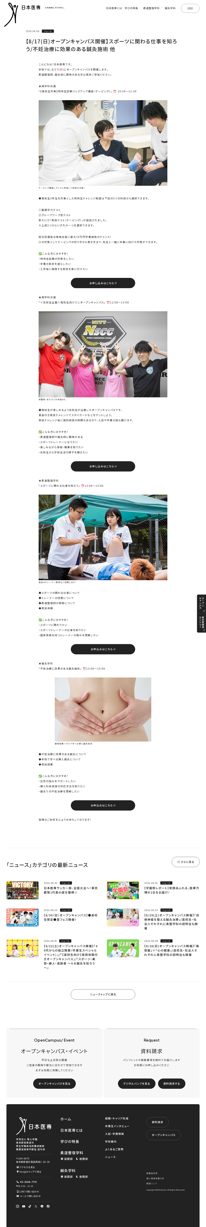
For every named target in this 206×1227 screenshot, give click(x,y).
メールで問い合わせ (30, 1196)
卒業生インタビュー (117, 1126)
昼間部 (68, 1159)
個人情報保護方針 (155, 1178)
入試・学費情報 (114, 1134)
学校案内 (111, 1141)
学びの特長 (69, 1141)
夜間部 (83, 1159)
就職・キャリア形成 (117, 1118)
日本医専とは (114, 8)
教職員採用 (152, 1173)
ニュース (110, 1157)
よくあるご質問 (114, 1149)
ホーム (65, 1118)
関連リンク (151, 1183)
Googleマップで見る (30, 1171)
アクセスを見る (27, 1167)
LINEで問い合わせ (29, 1191)
